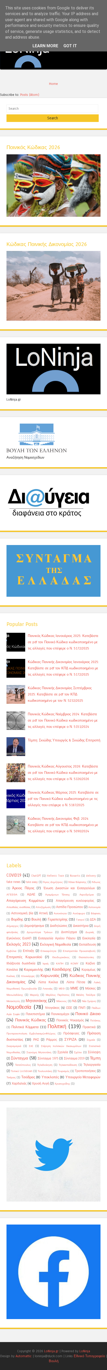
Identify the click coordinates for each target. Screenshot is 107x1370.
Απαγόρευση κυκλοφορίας (75, 901)
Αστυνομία (94, 907)
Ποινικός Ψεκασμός (70, 1020)
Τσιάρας (11, 1077)
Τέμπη (95, 1058)
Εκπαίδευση (87, 944)
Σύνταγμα (19, 1058)
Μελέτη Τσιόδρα (85, 995)
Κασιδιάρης (61, 969)
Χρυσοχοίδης (62, 1083)
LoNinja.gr (51, 1351)
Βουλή (36, 919)
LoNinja (84, 1351)
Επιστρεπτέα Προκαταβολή (79, 951)
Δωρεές (89, 932)
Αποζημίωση (43, 907)
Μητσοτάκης (36, 1000)
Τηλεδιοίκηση (44, 1065)
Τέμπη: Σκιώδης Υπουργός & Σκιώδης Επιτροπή (64, 740)
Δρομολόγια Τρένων (39, 932)
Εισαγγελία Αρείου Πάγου (56, 938)
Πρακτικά (89, 1027)
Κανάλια (12, 969)
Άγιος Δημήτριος (53, 882)
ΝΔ (74, 1001)
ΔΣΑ (93, 919)
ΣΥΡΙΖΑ (70, 1039)
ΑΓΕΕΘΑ (11, 894)
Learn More (45, 45)
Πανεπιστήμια (35, 1014)
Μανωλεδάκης (14, 995)
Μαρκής (34, 995)
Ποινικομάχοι (60, 1014)
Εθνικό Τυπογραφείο (89, 1356)
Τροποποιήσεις (85, 1071)
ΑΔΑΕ (31, 894)
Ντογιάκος (52, 1008)
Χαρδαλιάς (19, 1083)
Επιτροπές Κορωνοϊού (24, 957)
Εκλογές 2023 (18, 944)
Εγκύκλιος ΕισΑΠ (18, 938)
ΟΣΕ (69, 1008)
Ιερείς (46, 963)
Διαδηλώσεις (59, 926)
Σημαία (91, 1039)
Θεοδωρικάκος (61, 957)
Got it (70, 45)
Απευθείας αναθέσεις (18, 907)
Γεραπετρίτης (58, 919)
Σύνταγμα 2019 (74, 1058)
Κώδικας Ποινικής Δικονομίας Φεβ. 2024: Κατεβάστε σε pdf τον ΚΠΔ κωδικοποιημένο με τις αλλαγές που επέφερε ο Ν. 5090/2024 (63, 825)
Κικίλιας (10, 976)
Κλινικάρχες (28, 976)
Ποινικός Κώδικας (30, 1020)
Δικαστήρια (81, 926)
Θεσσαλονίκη (86, 957)
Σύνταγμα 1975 (48, 1058)
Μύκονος (61, 1001)
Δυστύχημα (69, 932)
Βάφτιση (96, 913)
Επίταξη (28, 951)
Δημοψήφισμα (34, 926)
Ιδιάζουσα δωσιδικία (20, 963)
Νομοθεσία (18, 1007)
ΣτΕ (31, 1046)
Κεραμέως (89, 969)
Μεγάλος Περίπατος (58, 995)
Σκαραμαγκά (13, 1046)
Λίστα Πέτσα (75, 982)
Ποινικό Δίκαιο (88, 1013)
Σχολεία (62, 1052)
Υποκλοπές (50, 1077)
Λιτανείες (48, 988)
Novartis (75, 875)
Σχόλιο (78, 1052)
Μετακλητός (13, 1001)
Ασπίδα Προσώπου (69, 907)
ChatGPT (36, 875)
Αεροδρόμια (86, 894)
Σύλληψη (94, 1052)
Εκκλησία (88, 938)
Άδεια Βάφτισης (77, 882)
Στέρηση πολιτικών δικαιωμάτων (61, 1046)
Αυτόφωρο (79, 913)
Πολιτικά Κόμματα (25, 1027)
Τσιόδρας (28, 1077)
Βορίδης (17, 919)
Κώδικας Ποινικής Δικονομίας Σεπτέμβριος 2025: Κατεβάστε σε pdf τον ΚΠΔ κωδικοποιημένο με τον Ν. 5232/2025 (60, 694)
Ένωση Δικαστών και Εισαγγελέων (69, 888)
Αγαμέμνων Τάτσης (57, 894)
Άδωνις (96, 882)
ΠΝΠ (81, 1008)
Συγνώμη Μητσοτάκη (38, 1052)
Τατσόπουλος (23, 1065)
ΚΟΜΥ (74, 963)
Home (53, 84)
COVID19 (13, 875)
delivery (91, 875)
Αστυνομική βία (22, 913)
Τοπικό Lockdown (21, 1071)
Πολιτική (57, 1026)
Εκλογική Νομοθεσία (55, 944)
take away (32, 882)
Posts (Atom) (29, 95)
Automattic (24, 1356)
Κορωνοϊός (50, 975)
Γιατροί (80, 919)
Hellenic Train (55, 875)
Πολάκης (95, 1020)
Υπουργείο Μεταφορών (83, 1077)
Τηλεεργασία (92, 1065)
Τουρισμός (63, 1071)
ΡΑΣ (36, 1039)
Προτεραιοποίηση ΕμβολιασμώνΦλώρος (31, 1033)
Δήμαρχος (12, 926)
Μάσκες (90, 988)
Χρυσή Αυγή (40, 1083)
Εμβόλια (11, 951)
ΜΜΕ (74, 988)
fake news (13, 882)
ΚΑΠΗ (59, 963)
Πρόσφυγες (71, 1033)
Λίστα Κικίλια (48, 982)
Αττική (43, 913)
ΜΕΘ (62, 988)
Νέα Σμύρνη (89, 1001)
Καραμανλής (33, 969)
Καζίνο (90, 963)
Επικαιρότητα (48, 951)
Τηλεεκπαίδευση (68, 1065)
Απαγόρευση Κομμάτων (25, 901)
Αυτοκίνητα (60, 913)
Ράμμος (51, 1039)
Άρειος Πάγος (23, 888)
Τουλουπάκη (45, 1071)
